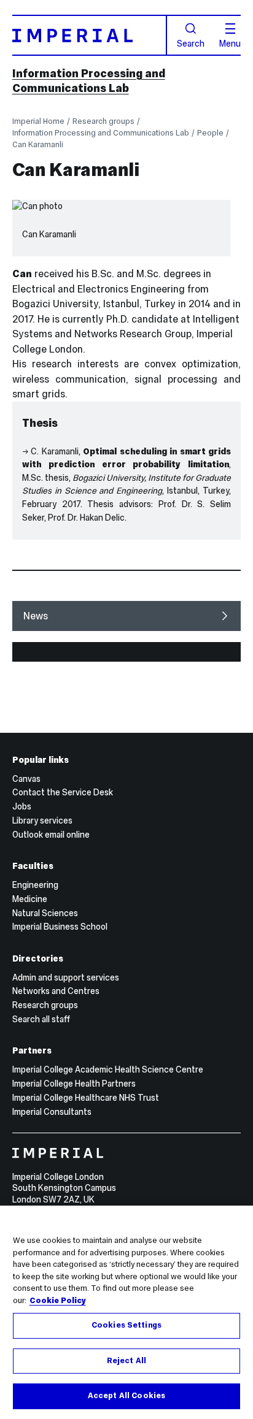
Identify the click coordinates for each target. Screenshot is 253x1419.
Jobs (21, 806)
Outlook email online (51, 834)
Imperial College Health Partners (74, 1083)
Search (190, 43)
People (210, 132)
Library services (42, 820)
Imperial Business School (59, 926)
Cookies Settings (126, 1325)
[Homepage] (89, 35)
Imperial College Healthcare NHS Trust (85, 1097)
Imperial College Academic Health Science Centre (107, 1069)
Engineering (35, 884)
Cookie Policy (57, 1301)
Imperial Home (38, 121)
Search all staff (41, 1019)
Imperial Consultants (51, 1111)
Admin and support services (65, 977)
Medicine (29, 899)
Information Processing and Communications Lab (88, 80)
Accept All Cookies (126, 1396)
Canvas (26, 778)
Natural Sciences (45, 913)
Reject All (126, 1361)
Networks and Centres (55, 990)
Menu (230, 43)
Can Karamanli (37, 144)
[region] (126, 1312)
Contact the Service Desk (62, 792)
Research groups (103, 121)
